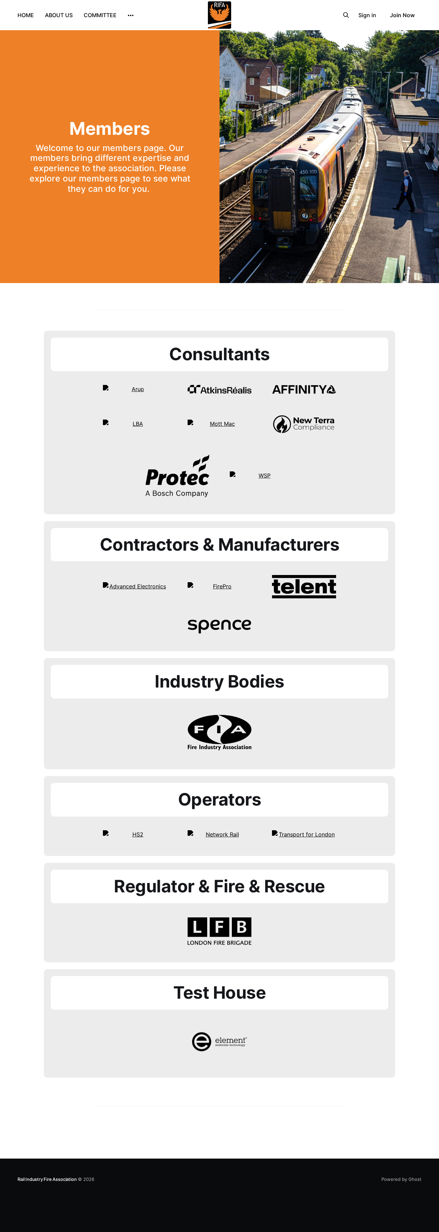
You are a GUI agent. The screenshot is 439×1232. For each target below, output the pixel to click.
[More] (131, 15)
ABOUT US (59, 15)
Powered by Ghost (401, 1179)
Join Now (402, 15)
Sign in (367, 15)
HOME (25, 15)
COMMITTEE (100, 15)
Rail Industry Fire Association (46, 1179)
